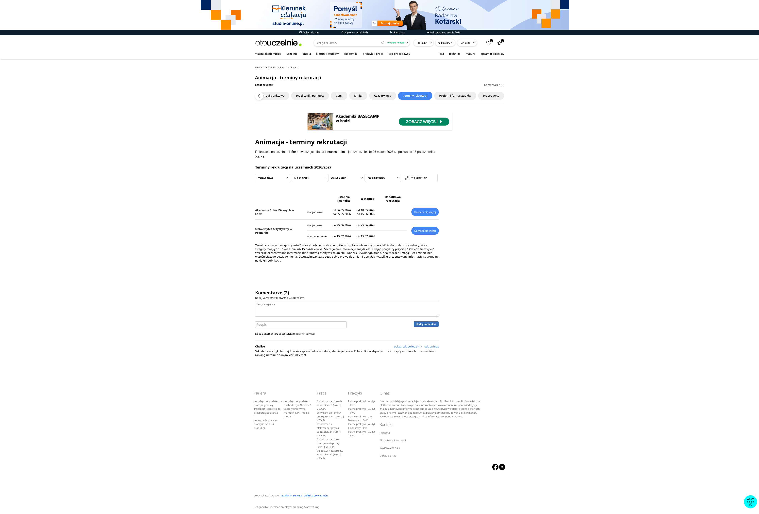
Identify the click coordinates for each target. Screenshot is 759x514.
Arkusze (465, 42)
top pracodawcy (399, 54)
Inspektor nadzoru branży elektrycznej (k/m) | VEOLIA (328, 443)
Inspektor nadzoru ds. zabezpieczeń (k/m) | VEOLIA (330, 405)
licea (441, 54)
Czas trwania (382, 95)
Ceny (339, 95)
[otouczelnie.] (278, 42)
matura (470, 54)
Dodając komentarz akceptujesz (285, 333)
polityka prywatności (316, 495)
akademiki (351, 54)
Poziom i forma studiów (455, 95)
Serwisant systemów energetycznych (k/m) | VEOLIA (330, 416)
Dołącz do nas (310, 32)
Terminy (422, 42)
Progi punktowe (273, 95)
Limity (358, 95)
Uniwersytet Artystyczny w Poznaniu (273, 230)
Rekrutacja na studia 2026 (445, 32)
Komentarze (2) (494, 85)
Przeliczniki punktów (310, 95)
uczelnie (291, 54)
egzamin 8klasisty (492, 54)
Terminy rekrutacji (415, 95)
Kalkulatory (444, 42)
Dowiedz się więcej (425, 212)
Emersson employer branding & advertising (294, 507)
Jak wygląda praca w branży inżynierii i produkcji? (265, 424)
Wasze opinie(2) (750, 502)
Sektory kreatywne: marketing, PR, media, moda (297, 412)
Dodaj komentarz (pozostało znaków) (280, 298)
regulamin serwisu (304, 333)
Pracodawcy (491, 95)
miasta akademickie (268, 54)
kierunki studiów (327, 54)
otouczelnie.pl (262, 495)
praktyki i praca (373, 54)
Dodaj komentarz (426, 324)
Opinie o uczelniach (356, 32)
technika (455, 54)
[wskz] (379, 15)
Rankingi (398, 32)
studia (307, 54)
